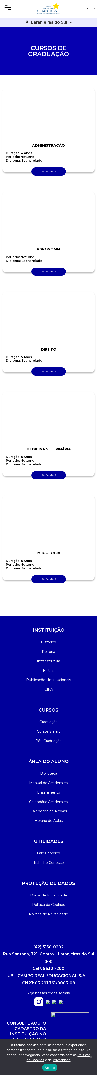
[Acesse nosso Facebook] (48, 1002)
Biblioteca (48, 773)
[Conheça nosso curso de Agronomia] (48, 217)
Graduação (48, 722)
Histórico (48, 642)
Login (90, 8)
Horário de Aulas (49, 820)
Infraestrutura (48, 661)
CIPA (48, 689)
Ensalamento (48, 792)
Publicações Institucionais (48, 680)
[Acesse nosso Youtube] (54, 1002)
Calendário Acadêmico (48, 802)
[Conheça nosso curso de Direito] (48, 317)
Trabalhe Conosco (48, 862)
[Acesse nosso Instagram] (38, 1005)
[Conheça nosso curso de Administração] (48, 113)
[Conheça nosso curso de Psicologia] (48, 521)
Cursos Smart (48, 731)
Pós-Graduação (48, 741)
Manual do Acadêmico (48, 783)
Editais (48, 670)
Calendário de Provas (48, 811)
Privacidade (62, 1060)
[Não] (90, 1056)
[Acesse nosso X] (61, 1002)
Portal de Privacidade (48, 895)
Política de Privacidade (48, 914)
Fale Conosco (48, 853)
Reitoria (48, 651)
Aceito (50, 1068)
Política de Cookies (48, 904)
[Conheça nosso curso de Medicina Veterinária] (48, 417)
